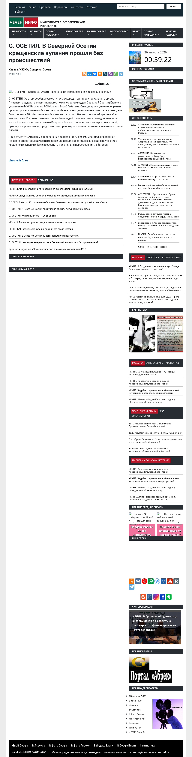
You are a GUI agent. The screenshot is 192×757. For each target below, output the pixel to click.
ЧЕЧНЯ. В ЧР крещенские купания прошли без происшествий (41, 229)
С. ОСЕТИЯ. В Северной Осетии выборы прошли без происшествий (44, 236)
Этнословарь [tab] (154, 362)
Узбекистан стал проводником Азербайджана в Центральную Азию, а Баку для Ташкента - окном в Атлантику (158, 143)
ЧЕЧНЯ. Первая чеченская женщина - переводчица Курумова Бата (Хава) (150, 382)
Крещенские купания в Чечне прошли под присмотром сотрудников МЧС (47, 249)
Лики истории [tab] (141, 415)
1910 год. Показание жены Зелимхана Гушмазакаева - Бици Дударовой (150, 425)
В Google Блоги (126, 745)
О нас (32, 7)
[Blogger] (84, 74)
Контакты (77, 7)
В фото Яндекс (80, 745)
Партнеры (60, 7)
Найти (173, 6)
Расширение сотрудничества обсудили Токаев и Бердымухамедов (158, 215)
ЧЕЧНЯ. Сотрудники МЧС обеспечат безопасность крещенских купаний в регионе (52, 195)
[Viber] (110, 74)
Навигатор (19, 31)
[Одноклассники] (100, 74)
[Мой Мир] (89, 74)
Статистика (147, 745)
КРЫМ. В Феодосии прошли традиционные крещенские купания (42, 222)
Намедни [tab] (138, 257)
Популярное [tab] (45, 180)
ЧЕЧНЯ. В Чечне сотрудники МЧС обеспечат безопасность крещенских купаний (51, 189)
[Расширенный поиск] (119, 12)
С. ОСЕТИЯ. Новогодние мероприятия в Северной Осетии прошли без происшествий (53, 242)
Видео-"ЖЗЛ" (136, 700)
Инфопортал (74, 31)
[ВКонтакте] (94, 74)
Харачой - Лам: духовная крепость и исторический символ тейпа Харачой (149, 450)
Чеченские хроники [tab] (144, 411)
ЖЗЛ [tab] (162, 411)
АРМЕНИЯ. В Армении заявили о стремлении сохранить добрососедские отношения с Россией (156, 128)
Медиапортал (119, 31)
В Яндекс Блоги (103, 745)
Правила (45, 7)
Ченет (136, 31)
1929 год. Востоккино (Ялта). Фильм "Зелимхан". (155, 432)
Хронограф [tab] (172, 362)
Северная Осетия (41, 69)
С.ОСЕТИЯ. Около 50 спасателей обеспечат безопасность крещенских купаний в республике (58, 202)
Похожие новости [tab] (23, 180)
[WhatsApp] (115, 74)
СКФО (24, 69)
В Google (22, 745)
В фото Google (58, 745)
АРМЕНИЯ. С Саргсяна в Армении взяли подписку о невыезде (157, 178)
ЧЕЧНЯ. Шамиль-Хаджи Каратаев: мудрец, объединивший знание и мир (152, 401)
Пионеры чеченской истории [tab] (150, 460)
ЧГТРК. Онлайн (137, 732)
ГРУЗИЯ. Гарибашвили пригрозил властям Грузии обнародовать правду (156, 237)
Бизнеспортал (96, 31)
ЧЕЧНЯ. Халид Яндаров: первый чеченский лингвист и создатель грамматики (152, 498)
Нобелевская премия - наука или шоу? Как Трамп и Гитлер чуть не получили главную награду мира (156, 278)
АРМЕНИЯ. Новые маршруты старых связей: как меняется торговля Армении (158, 167)
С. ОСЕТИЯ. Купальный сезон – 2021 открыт (32, 215)
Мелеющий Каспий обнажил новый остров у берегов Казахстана (158, 187)
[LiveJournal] (105, 74)
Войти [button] (19, 11)
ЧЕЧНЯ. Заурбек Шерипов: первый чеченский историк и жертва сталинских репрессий (154, 392)
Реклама (91, 7)
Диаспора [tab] (153, 257)
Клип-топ (134, 723)
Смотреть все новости (154, 247)
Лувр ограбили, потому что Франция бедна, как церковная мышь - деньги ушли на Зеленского (155, 289)
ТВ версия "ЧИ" (137, 696)
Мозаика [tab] (137, 362)
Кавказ (13, 69)
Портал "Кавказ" (51, 33)
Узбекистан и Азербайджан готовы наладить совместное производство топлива (158, 225)
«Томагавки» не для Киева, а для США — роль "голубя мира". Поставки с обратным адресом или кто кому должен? (154, 299)
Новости (36, 31)
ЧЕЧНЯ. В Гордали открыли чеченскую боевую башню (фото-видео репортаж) (154, 268)
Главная (20, 7)
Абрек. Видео (136, 714)
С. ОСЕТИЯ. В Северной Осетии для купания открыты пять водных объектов (49, 209)
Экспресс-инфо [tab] (171, 257)
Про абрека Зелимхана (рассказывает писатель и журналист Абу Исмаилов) (155, 441)
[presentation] (178, 328)
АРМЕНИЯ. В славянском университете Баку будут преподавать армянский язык (154, 156)
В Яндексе (38, 745)
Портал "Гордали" (151, 33)
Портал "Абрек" (171, 33)
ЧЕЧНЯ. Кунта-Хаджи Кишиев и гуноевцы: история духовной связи (152, 373)
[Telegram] (121, 74)
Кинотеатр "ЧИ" (137, 718)
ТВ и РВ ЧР (135, 727)
